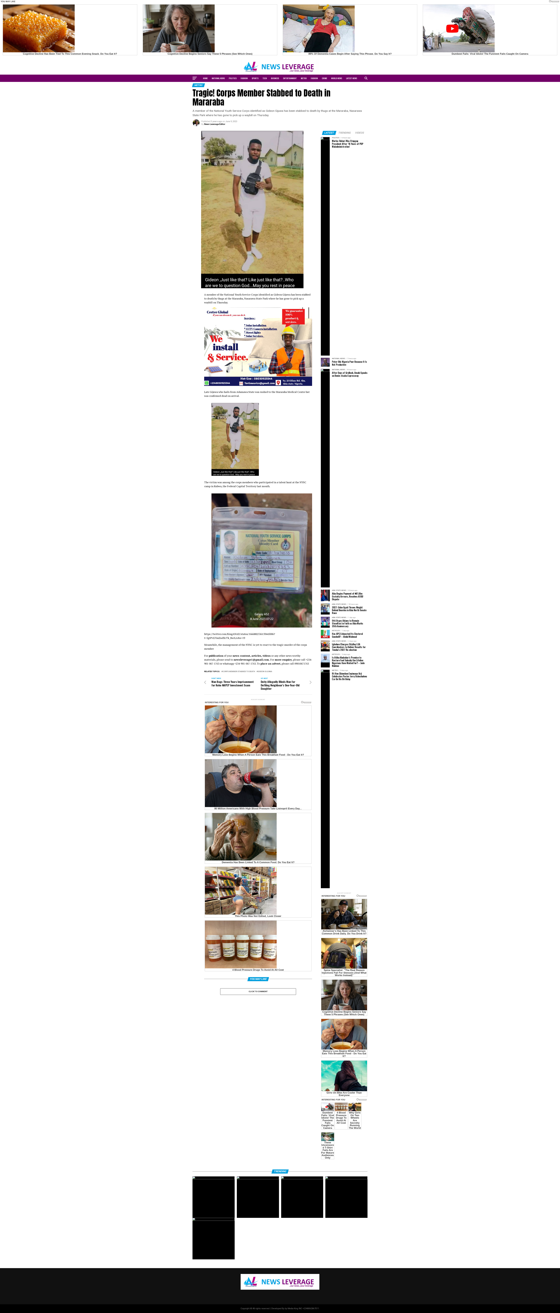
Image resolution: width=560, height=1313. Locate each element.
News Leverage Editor (214, 124)
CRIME (324, 78)
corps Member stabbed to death (239, 672)
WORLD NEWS (336, 78)
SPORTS (255, 78)
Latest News (351, 78)
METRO (304, 78)
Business (275, 78)
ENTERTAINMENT (290, 78)
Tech (264, 78)
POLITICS (233, 78)
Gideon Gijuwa (265, 672)
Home (205, 78)
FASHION (244, 78)
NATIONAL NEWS (218, 78)
